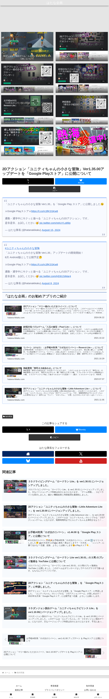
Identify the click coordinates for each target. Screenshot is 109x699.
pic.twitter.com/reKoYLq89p (55, 223)
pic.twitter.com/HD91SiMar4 (55, 276)
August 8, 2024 (50, 283)
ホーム (19, 686)
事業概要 (54, 686)
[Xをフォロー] (81, 454)
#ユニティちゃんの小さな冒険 (22, 248)
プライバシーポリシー (54, 690)
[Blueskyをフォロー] (28, 461)
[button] (54, 189)
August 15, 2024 (51, 230)
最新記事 (19, 690)
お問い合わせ (90, 690)
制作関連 (8, 417)
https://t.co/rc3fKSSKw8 (44, 211)
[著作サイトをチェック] (28, 454)
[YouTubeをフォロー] (81, 461)
